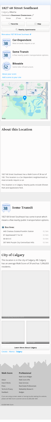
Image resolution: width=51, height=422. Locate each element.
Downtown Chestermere (21, 15)
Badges (21, 392)
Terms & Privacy (7, 389)
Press (3, 386)
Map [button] (39, 24)
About (4, 380)
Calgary (5, 12)
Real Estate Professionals (27, 386)
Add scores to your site (11, 77)
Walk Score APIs (24, 380)
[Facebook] (6, 376)
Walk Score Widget (25, 377)
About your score (9, 74)
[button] (25, 98)
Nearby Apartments (26, 30)
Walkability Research (26, 389)
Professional (25, 373)
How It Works (6, 383)
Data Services (23, 383)
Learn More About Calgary (25, 348)
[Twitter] (3, 376)
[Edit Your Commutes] (33, 15)
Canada (4, 352)
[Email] (10, 376)
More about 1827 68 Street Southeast (15, 34)
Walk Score (7, 373)
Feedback (5, 392)
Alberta (11, 352)
